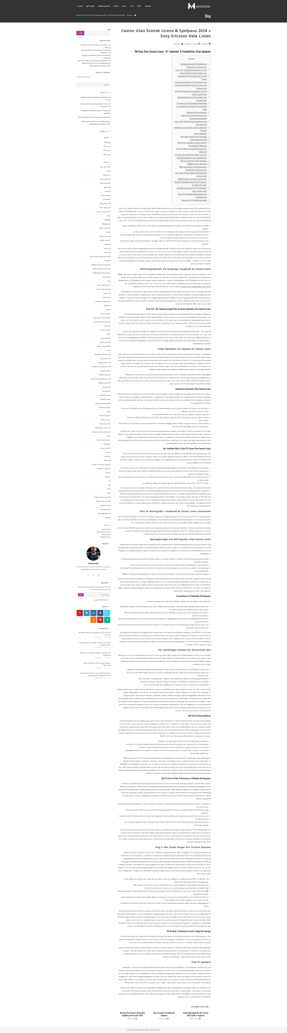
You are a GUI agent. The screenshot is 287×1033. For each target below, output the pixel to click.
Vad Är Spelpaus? (200, 134)
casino (108, 309)
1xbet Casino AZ (105, 179)
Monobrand (107, 387)
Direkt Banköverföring (198, 140)
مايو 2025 (107, 142)
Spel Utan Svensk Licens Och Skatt (193, 137)
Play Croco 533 (106, 448)
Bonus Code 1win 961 (104, 289)
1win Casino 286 (105, 167)
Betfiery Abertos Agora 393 (102, 269)
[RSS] (93, 620)
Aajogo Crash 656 (105, 228)
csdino (108, 334)
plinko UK (107, 460)
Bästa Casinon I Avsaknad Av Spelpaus (164, 1014)
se (110, 481)
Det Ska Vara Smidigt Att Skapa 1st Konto (191, 155)
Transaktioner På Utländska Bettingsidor (191, 103)
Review (108, 473)
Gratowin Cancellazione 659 (101, 367)
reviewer (107, 477)
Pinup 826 (107, 444)
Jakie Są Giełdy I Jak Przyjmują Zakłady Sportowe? (94, 61)
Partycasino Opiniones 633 (102, 432)
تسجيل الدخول (106, 529)
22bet (109, 216)
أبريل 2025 (107, 146)
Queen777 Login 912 (104, 468)
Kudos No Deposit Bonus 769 (101, 379)
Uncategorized (106, 509)
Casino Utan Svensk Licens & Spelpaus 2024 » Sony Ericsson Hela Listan (100, 15)
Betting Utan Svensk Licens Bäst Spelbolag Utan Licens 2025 (132, 1014)
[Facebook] (98, 575)
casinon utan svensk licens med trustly (196, 286)
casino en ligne (105, 314)
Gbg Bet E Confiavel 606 (102, 354)
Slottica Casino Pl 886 (103, 501)
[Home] (135, 15)
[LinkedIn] (87, 613)
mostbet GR (106, 391)
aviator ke (107, 244)
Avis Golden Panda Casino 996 (100, 256)
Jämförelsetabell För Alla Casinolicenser (192, 158)
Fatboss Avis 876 (105, 342)
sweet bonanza (105, 505)
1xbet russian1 (106, 195)
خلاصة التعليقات (106, 534)
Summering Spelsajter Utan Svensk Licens (191, 82)
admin (205, 44)
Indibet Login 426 (105, 375)
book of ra (107, 293)
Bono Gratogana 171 (104, 285)
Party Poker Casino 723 (103, 428)
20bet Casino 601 (105, 208)
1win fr (108, 171)
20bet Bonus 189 (105, 203)
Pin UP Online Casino (103, 440)
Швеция (177, 44)
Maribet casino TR (105, 383)
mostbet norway (105, 399)
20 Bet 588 (107, 199)
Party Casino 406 (105, 424)
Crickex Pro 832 (105, 330)
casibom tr (107, 305)
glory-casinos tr (105, 358)
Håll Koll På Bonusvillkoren (197, 112)
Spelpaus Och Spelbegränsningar (194, 200)
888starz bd (106, 224)
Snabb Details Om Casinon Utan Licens (192, 179)
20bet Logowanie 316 (103, 212)
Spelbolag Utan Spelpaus (197, 164)
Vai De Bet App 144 (104, 513)
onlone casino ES (105, 415)
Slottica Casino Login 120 (102, 497)
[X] (88, 575)
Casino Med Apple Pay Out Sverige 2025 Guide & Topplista (195, 1014)
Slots (109, 489)
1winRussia (107, 175)
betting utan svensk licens (102, 273)
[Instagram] (93, 575)
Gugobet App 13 (105, 371)
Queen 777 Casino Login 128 (101, 464)
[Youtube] (100, 620)
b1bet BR (108, 261)
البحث (109, 29)
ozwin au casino (105, 420)
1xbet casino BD (105, 183)
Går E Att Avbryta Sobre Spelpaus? (193, 161)
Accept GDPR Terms (101, 600)
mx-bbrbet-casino (105, 407)
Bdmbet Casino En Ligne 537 (101, 265)
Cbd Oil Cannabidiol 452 (102, 322)
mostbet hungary (105, 395)
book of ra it (107, 297)
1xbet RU (108, 191)
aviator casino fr (105, 240)
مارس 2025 (107, 150)
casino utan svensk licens (102, 318)
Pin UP (108, 436)
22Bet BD (108, 220)
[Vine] (107, 620)
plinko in (108, 456)
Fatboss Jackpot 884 (104, 346)
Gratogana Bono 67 (104, 362)
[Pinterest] (80, 613)
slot (109, 485)
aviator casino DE (105, 236)
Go (81, 595)
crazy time (107, 326)
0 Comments (98, 637)
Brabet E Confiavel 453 (103, 301)
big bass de (107, 277)
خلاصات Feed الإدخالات (103, 532)
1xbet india (107, 187)
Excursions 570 (105, 338)
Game (109, 350)
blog (109, 281)
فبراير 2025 (107, 154)
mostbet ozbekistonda (103, 403)
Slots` (109, 493)
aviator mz (107, 248)
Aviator (108, 232)
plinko (108, 452)
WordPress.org (105, 537)
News (109, 411)
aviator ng (107, 252)
